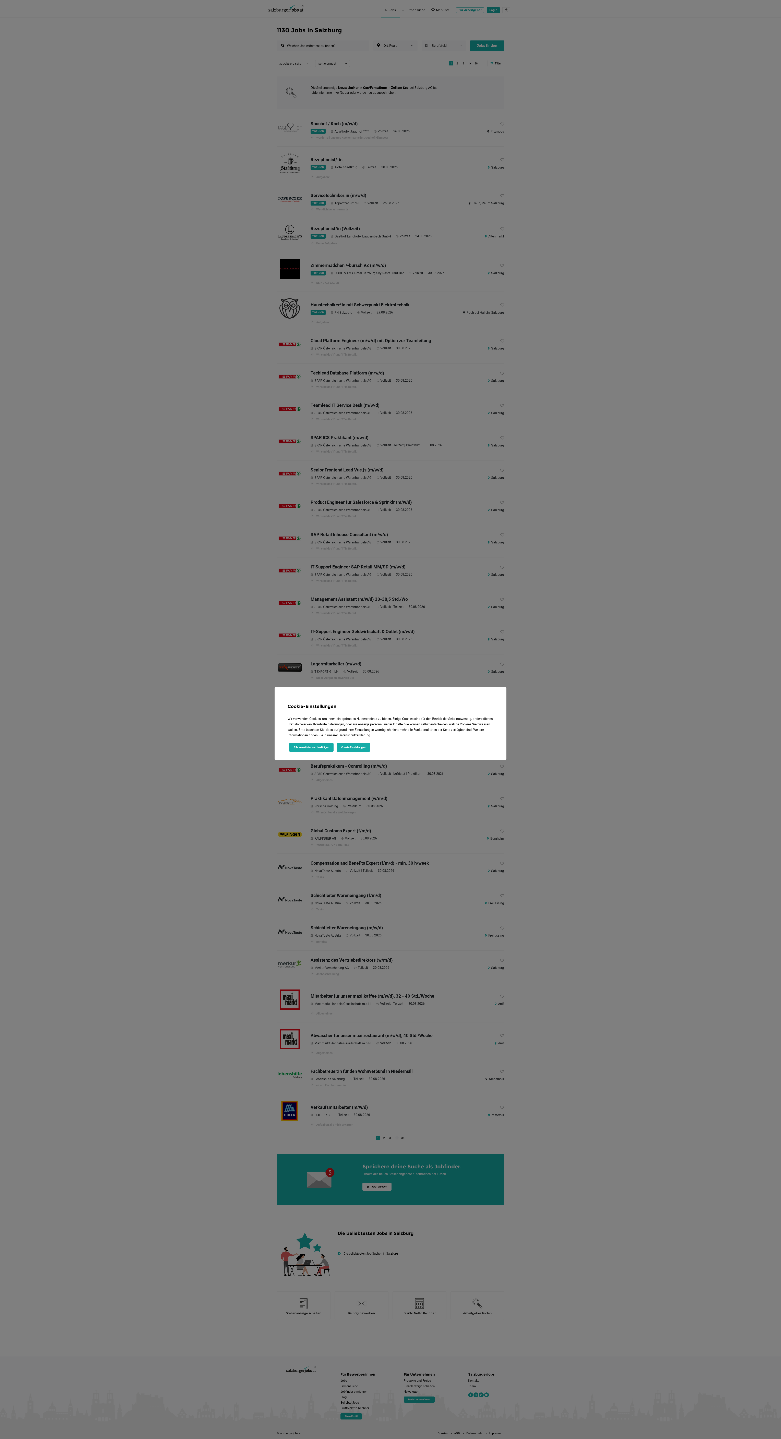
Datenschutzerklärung (354, 735)
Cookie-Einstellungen (353, 747)
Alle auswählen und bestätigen (311, 747)
